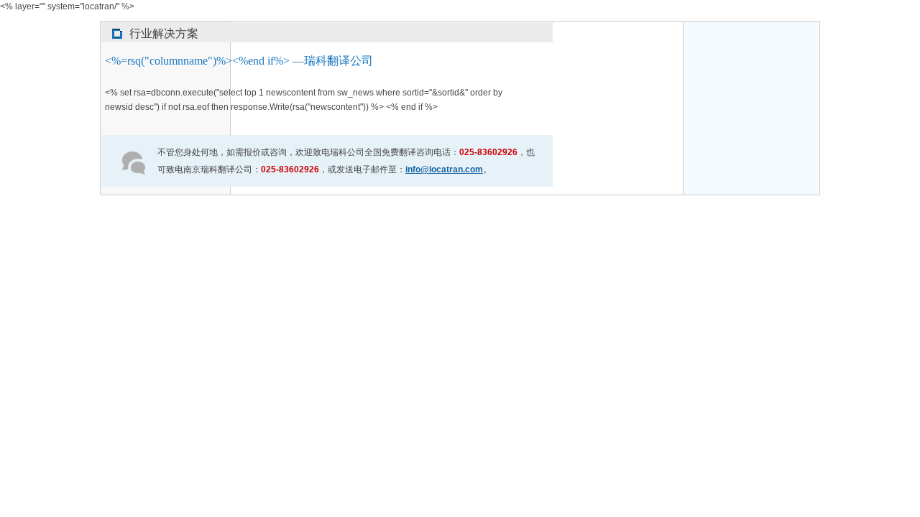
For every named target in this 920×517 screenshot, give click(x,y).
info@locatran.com (444, 169)
